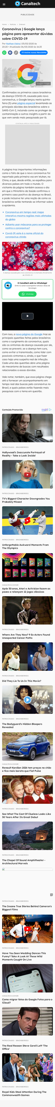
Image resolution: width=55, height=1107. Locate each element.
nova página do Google (29, 334)
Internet (22, 24)
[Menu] (4, 4)
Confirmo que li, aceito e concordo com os (28, 57)
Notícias (13, 24)
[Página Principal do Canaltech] (27, 5)
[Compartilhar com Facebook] (10, 52)
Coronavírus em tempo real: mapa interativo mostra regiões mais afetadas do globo (28, 216)
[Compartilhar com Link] (16, 52)
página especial (26, 103)
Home (4, 24)
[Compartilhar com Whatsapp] (4, 52)
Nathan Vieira (13, 43)
